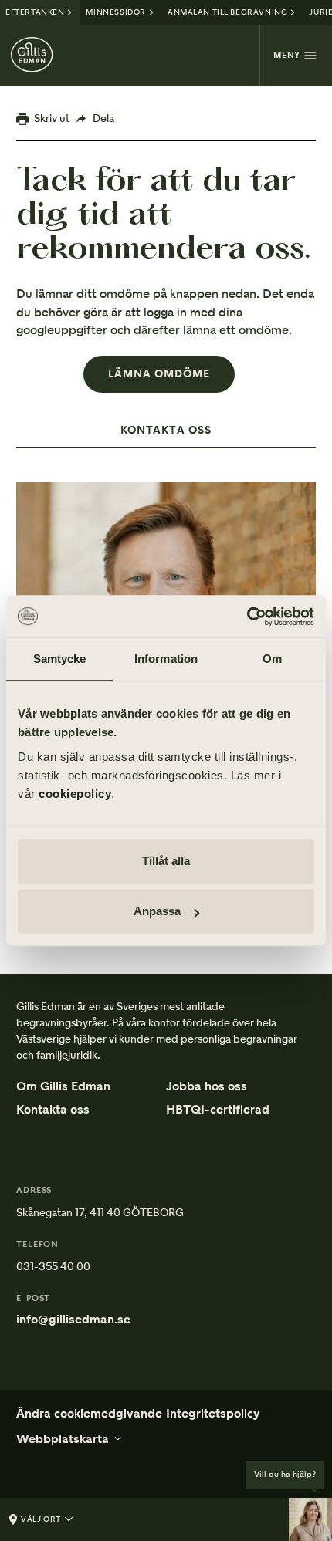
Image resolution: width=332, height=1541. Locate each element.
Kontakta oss (53, 1109)
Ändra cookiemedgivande (89, 1413)
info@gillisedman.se (73, 1319)
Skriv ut (51, 118)
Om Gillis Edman (63, 1086)
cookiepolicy (75, 793)
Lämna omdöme (159, 374)
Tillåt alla (166, 860)
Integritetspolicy (213, 1413)
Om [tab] (272, 658)
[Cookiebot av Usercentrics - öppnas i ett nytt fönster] (246, 617)
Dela (103, 118)
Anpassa (157, 911)
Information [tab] (166, 658)
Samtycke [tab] (59, 658)
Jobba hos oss (206, 1086)
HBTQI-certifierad (217, 1110)
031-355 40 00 (53, 1266)
